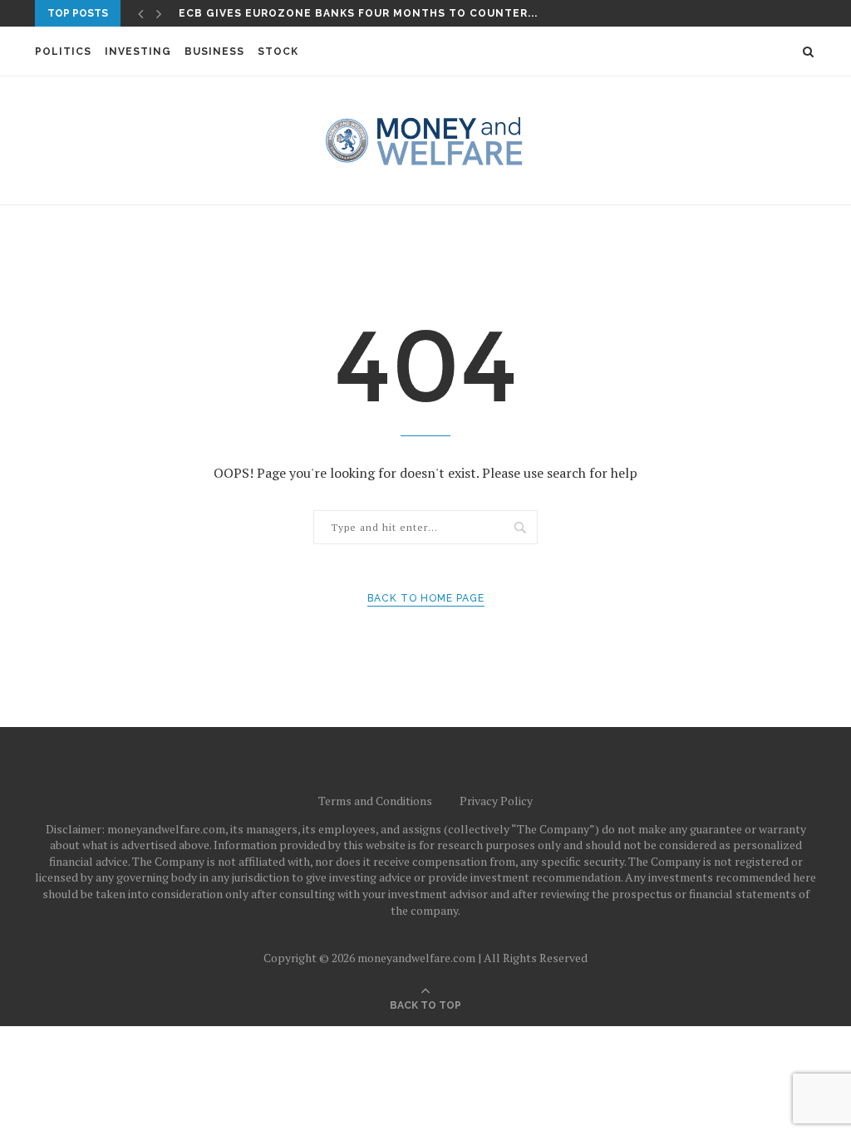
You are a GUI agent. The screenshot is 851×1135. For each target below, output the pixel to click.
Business (214, 51)
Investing (138, 51)
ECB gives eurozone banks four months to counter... (358, 13)
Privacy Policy (496, 800)
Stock (278, 51)
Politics (63, 51)
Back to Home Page (426, 598)
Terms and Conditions (375, 800)
